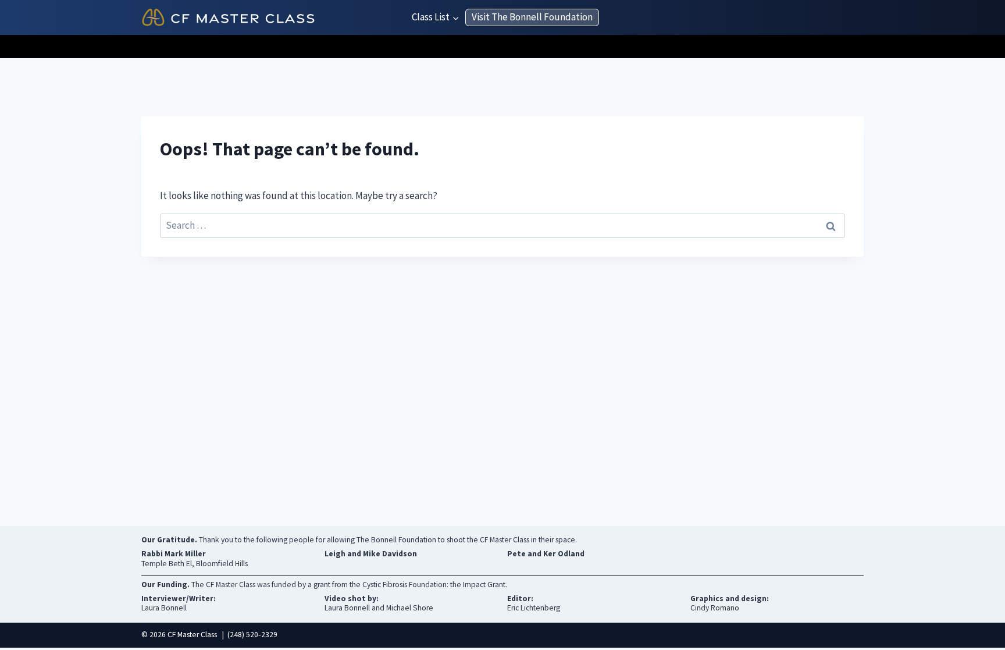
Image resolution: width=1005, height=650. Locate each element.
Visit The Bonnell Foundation (532, 16)
